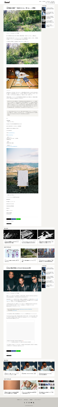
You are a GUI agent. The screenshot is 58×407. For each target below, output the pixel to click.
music (7, 266)
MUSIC (40, 1)
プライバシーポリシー (37, 399)
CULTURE (48, 1)
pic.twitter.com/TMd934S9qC (28, 309)
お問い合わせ (26, 399)
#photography (8, 221)
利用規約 (31, 399)
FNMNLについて (19, 399)
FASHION (43, 1)
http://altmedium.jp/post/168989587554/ (11, 146)
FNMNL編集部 (12, 33)
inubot (21, 41)
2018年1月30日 (15, 310)
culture (7, 6)
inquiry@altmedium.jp (11, 132)
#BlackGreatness (22, 309)
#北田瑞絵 (12, 221)
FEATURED (52, 1)
